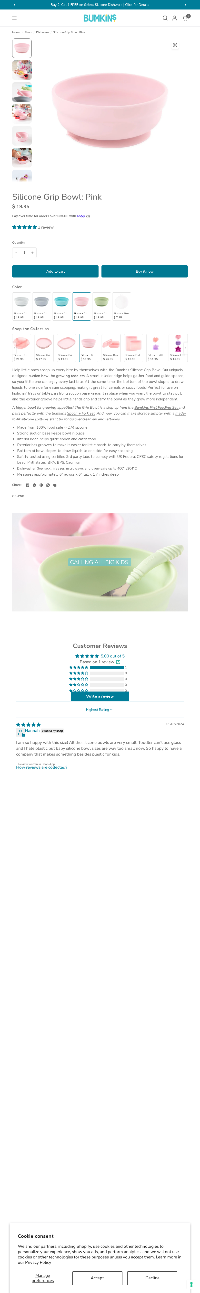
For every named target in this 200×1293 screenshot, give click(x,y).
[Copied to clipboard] (55, 485)
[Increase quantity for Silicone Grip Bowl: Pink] (32, 253)
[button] (25, 227)
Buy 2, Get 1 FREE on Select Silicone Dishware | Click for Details (100, 4)
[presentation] (14, 348)
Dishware (42, 32)
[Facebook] (27, 485)
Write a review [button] (100, 696)
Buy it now (145, 271)
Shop (28, 32)
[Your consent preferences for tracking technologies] (191, 1284)
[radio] (21, 306)
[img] (28, 725)
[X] (34, 485)
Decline (152, 1278)
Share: (17, 485)
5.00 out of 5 (113, 656)
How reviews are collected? (41, 767)
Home (16, 32)
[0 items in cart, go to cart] (184, 18)
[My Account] (175, 18)
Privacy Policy (38, 1262)
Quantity (18, 242)
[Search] (165, 18)
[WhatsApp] (48, 485)
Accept (97, 1278)
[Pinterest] (41, 485)
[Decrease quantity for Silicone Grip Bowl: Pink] (16, 253)
